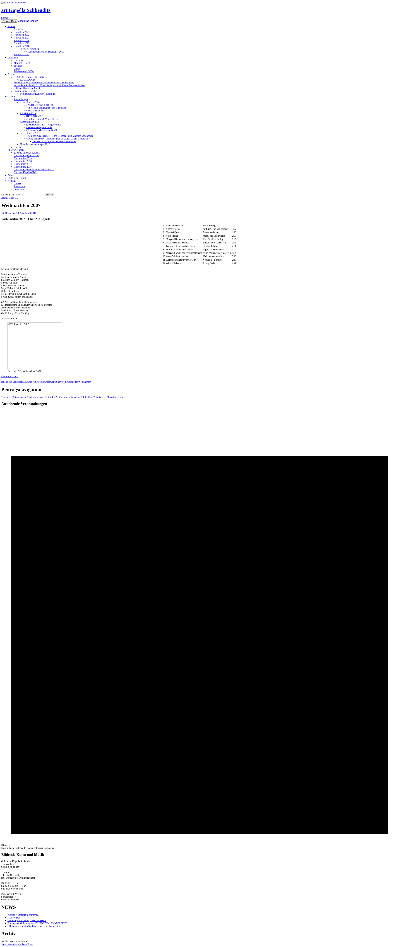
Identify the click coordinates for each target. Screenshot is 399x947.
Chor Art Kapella (15, 150)
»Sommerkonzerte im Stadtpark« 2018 (45, 51)
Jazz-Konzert (13, 917)
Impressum (19, 189)
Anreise (17, 183)
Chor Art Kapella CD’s (25, 172)
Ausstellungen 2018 (30, 121)
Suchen (5, 18)
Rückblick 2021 (21, 37)
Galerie (11, 96)
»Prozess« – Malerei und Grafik (42, 130)
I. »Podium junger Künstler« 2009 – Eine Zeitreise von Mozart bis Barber (80, 397)
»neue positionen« (35, 110)
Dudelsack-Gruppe (16, 178)
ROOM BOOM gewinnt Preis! (29, 77)
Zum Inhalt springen (28, 20)
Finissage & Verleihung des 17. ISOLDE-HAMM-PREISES (37, 923)
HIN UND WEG (34, 116)
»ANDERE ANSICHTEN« (40, 105)
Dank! (17, 68)
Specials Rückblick (29, 49)
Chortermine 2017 (23, 164)
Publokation (72, 381)
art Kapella (12, 57)
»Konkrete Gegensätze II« (39, 127)
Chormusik (49, 381)
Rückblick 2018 (21, 46)
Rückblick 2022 (21, 35)
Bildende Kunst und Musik (27, 88)
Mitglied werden (22, 63)
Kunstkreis (19, 147)
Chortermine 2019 (23, 158)
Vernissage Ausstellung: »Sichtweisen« (26, 920)
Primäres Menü (9, 21)
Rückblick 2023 (21, 32)
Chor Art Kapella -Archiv (26, 155)
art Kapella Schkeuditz (25, 10)
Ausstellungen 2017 (30, 133)
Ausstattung (19, 186)
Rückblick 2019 (21, 43)
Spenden (18, 65)
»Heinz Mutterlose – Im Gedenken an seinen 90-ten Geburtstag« (58, 138)
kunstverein (60, 381)
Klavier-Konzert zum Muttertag (22, 914)
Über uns (18, 60)
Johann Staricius (18, 397)
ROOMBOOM (27, 79)
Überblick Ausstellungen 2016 (35, 144)
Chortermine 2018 (23, 161)
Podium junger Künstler (25, 91)
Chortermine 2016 (23, 166)
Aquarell (11, 175)
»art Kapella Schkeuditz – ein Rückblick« (46, 107)
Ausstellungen (21, 99)
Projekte (11, 74)
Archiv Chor (7, 197)
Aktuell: (11, 26)
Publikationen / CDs (24, 71)
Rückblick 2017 (21, 54)
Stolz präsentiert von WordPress (17, 944)
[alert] (199, 629)
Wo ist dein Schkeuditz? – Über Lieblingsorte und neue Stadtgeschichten (49, 85)
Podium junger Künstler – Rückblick (38, 93)
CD (16, 197)
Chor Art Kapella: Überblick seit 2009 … (34, 169)
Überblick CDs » (9, 376)
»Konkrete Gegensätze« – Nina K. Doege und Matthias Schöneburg (59, 136)
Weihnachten (84, 381)
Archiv (4, 941)
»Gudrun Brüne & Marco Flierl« (42, 119)
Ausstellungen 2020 (30, 102)
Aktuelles (18, 29)
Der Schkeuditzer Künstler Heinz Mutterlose (54, 141)
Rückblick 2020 (21, 40)
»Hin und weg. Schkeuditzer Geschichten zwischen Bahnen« (44, 82)
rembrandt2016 (28, 213)
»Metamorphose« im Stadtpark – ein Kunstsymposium (34, 926)
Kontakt (11, 180)
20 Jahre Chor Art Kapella (27, 152)
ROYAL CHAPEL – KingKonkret (43, 124)
